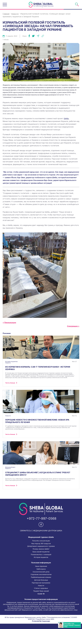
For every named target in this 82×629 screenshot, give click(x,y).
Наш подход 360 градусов (41, 543)
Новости (15, 14)
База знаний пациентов (41, 552)
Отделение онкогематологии (41, 574)
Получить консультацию (41, 541)
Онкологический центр (41, 572)
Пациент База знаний (41, 591)
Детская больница (41, 580)
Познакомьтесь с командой (41, 554)
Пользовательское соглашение (58, 617)
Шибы (66, 118)
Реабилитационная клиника (41, 577)
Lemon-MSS (50, 619)
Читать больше (10, 383)
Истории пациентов (11, 361)
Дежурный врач (10, 467)
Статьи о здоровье (41, 588)
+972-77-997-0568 (41, 518)
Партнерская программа (41, 583)
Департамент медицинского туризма (41, 546)
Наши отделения (41, 566)
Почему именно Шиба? (41, 549)
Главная (6, 14)
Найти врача (41, 569)
